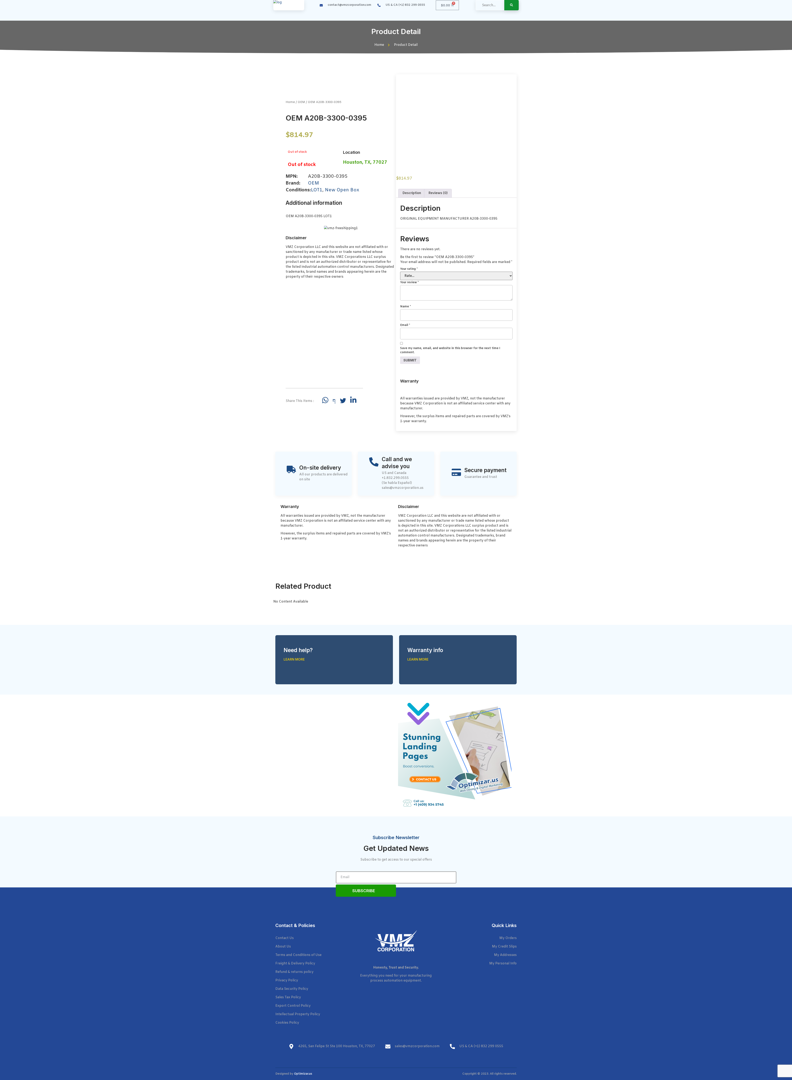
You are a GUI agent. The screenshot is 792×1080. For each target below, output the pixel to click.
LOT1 (316, 190)
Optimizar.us (303, 1074)
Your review (409, 282)
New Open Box (342, 190)
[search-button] (511, 5)
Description (411, 193)
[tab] (411, 193)
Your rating (409, 269)
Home (290, 102)
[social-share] (325, 400)
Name (405, 307)
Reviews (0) (438, 193)
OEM (301, 102)
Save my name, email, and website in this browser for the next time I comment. (450, 350)
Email (405, 325)
